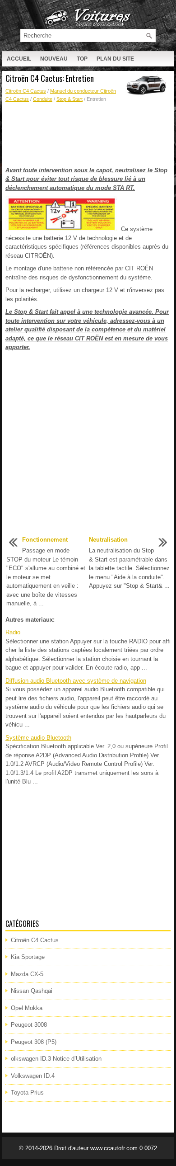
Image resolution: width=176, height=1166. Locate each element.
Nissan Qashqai (31, 990)
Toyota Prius (27, 1092)
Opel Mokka (26, 1008)
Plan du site (115, 59)
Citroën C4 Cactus (25, 91)
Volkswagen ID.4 (33, 1075)
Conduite (42, 99)
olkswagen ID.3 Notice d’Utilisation (56, 1058)
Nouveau (54, 59)
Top (82, 59)
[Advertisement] (88, 135)
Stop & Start (69, 99)
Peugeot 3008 (29, 1024)
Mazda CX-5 (27, 974)
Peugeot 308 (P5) (33, 1042)
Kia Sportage (28, 957)
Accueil (19, 59)
